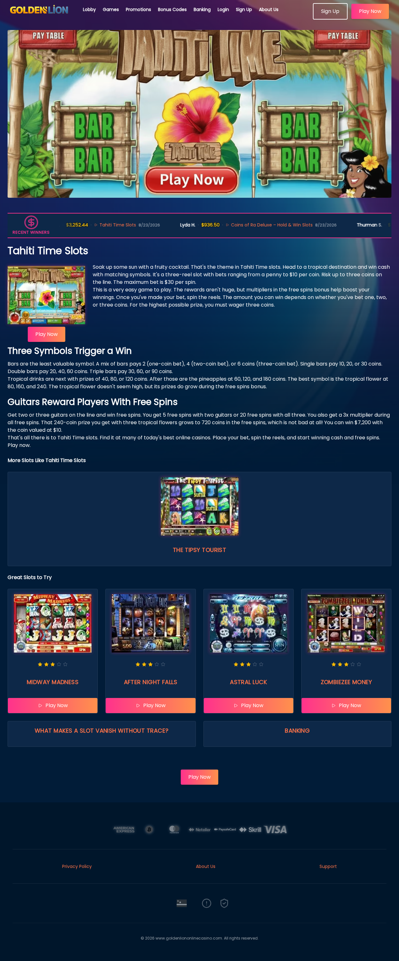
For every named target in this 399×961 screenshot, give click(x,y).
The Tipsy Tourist (199, 550)
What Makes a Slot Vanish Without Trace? (102, 731)
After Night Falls (151, 682)
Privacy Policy (77, 866)
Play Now (370, 11)
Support (328, 866)
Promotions (138, 9)
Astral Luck (248, 682)
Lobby (89, 9)
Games (111, 9)
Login (223, 9)
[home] (41, 17)
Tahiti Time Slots (95, 225)
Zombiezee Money (346, 682)
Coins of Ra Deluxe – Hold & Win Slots (249, 225)
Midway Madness (53, 682)
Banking (202, 9)
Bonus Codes (172, 9)
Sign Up (244, 9)
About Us (269, 9)
